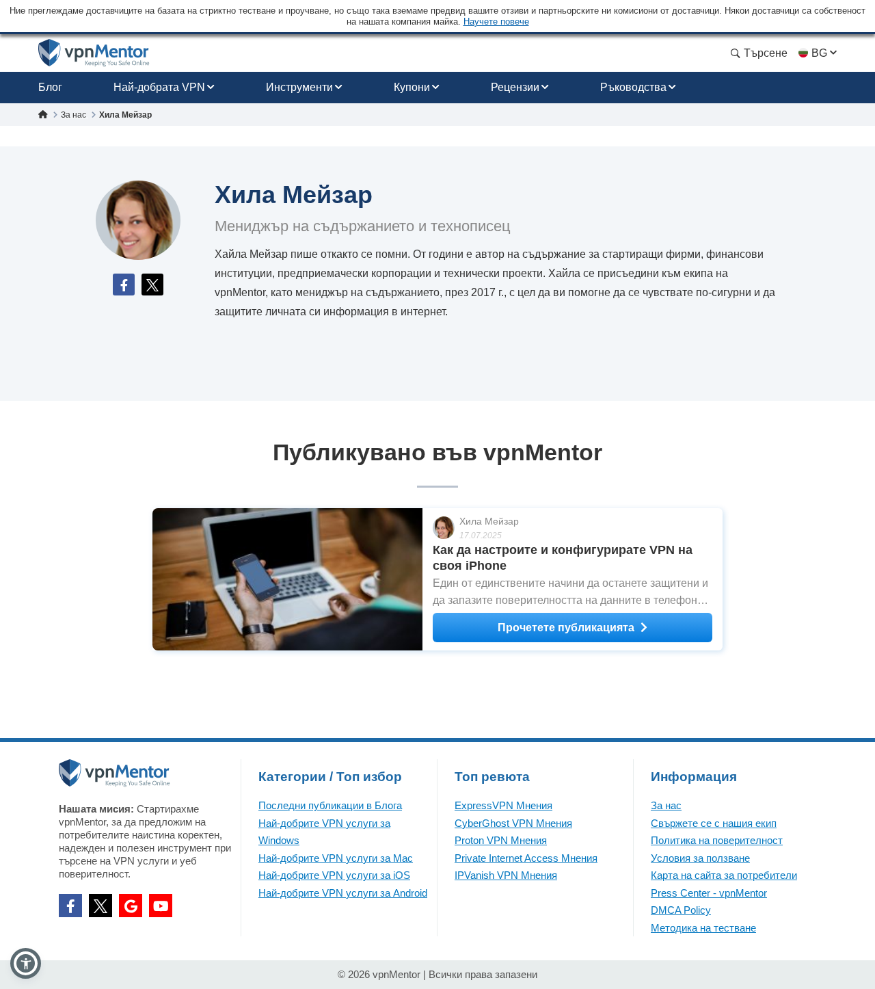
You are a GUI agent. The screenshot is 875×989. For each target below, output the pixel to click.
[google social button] (130, 905)
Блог (50, 87)
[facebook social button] (70, 905)
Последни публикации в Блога (330, 805)
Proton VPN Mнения (501, 840)
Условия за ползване (700, 858)
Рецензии (515, 87)
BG (819, 53)
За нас (666, 805)
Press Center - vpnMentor (709, 893)
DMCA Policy (681, 910)
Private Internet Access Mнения (526, 858)
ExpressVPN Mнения (503, 805)
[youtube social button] (160, 905)
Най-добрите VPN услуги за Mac (335, 858)
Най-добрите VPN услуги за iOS (334, 875)
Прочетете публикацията (566, 627)
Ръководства (633, 87)
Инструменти (299, 87)
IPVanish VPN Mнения (506, 875)
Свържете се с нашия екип (714, 823)
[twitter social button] (100, 905)
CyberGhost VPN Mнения (513, 823)
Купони (412, 87)
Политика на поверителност (717, 840)
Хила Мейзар (489, 521)
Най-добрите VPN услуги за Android (342, 893)
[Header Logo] (94, 53)
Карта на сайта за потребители (724, 875)
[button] (26, 963)
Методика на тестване (703, 928)
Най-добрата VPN (159, 87)
